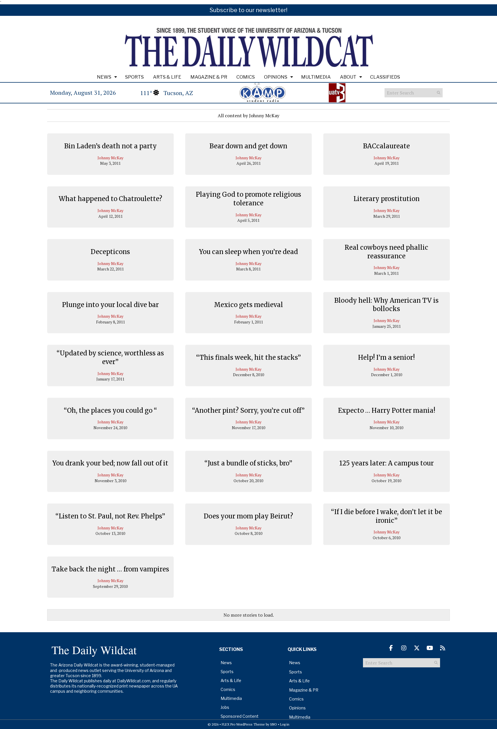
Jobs (225, 707)
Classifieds (385, 77)
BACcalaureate (386, 146)
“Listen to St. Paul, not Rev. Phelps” (110, 516)
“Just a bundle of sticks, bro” (248, 463)
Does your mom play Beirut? (248, 516)
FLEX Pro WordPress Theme (243, 724)
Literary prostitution (386, 199)
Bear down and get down (248, 146)
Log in (284, 724)
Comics (245, 77)
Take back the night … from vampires (110, 569)
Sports (134, 77)
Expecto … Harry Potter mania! (386, 410)
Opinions (275, 77)
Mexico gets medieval (248, 305)
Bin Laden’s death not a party (110, 146)
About (348, 77)
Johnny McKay (110, 157)
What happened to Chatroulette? (110, 199)
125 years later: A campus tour (386, 463)
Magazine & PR (208, 77)
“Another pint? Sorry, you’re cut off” (248, 410)
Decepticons (110, 252)
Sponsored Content (240, 716)
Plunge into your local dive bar (110, 305)
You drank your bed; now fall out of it (110, 463)
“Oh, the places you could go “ (110, 410)
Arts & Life (167, 77)
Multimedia (316, 77)
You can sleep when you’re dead (248, 252)
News (104, 77)
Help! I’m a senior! (386, 357)
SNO (273, 724)
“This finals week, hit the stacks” (248, 357)
